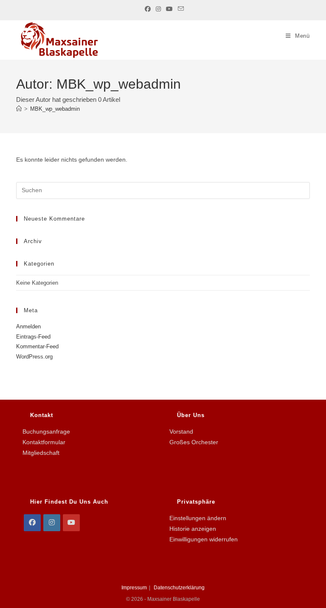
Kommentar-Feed (37, 346)
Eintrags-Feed (33, 336)
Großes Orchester (193, 442)
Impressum (134, 588)
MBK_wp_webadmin (55, 109)
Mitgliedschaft (40, 452)
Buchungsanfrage (46, 431)
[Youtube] (71, 522)
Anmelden (28, 326)
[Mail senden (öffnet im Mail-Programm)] (179, 9)
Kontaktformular (43, 442)
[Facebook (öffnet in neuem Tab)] (147, 9)
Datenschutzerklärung (179, 588)
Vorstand (181, 431)
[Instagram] (51, 522)
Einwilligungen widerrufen (203, 539)
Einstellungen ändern (197, 518)
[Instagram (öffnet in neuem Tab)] (158, 9)
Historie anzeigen (192, 528)
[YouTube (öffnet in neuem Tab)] (169, 9)
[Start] (19, 109)
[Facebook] (32, 522)
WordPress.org (34, 356)
